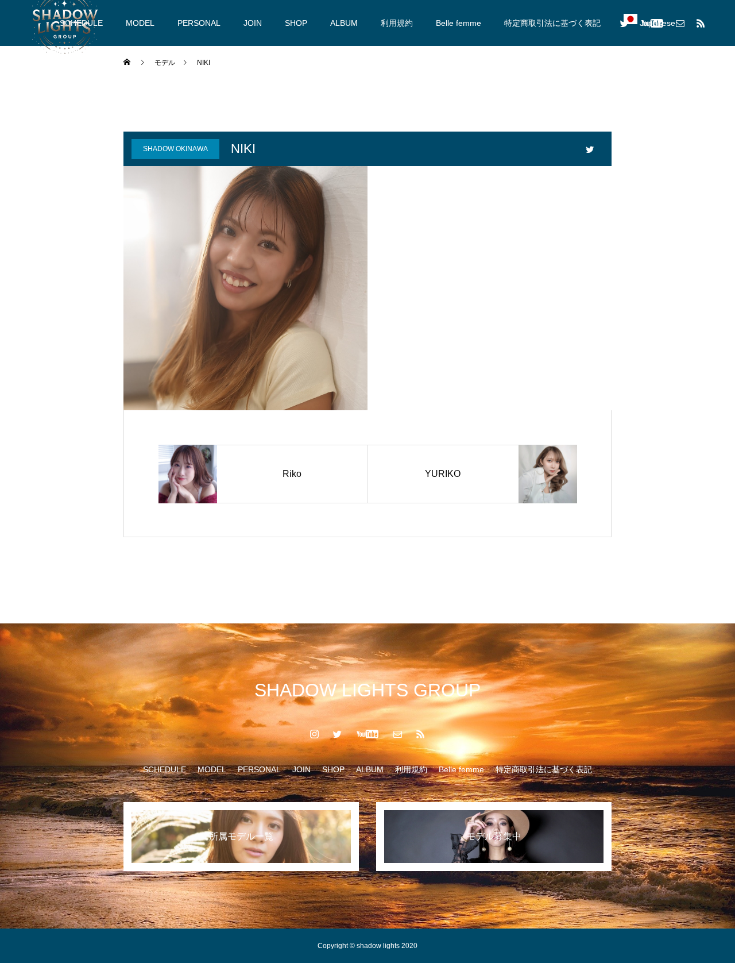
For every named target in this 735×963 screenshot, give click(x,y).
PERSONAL (198, 23)
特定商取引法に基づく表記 (552, 23)
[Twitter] (624, 23)
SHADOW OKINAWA (175, 149)
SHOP (296, 23)
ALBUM (344, 23)
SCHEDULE (164, 769)
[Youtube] (652, 23)
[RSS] (700, 23)
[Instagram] (314, 733)
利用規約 (397, 23)
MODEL (140, 23)
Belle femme (458, 23)
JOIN (252, 23)
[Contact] (680, 23)
